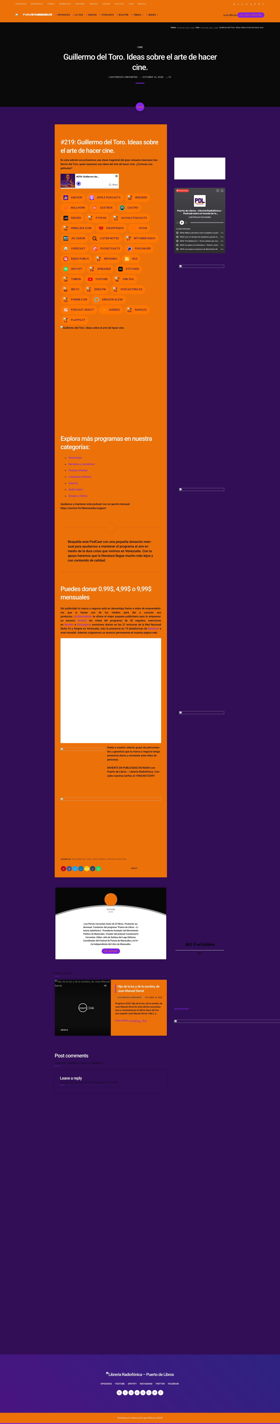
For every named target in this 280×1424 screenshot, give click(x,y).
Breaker (141, 197)
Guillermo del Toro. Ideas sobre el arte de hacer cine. (99, 859)
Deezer (76, 217)
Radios (92, 15)
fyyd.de (101, 217)
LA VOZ (79, 15)
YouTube (102, 279)
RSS (134, 258)
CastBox (106, 207)
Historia (80, 4)
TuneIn (76, 279)
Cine (131, 4)
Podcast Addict (82, 309)
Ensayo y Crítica (78, 496)
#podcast (153, 628)
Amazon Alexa (112, 299)
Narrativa (65, 4)
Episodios (21, 4)
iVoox (143, 228)
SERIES (152, 15)
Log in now (111, 1082)
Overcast (78, 248)
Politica (119, 4)
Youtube (120, 1383)
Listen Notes (109, 238)
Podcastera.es (131, 289)
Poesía (51, 4)
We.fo (75, 289)
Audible (114, 309)
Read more (131, 1020)
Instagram (146, 1383)
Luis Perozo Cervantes (123, 77)
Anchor (76, 197)
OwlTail (128, 279)
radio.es (141, 309)
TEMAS (137, 15)
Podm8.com (79, 299)
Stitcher (132, 268)
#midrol (81, 620)
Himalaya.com (81, 228)
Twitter (160, 1383)
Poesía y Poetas (78, 470)
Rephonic (111, 258)
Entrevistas (75, 457)
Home (173, 28)
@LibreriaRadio (83, 616)
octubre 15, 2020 (153, 997)
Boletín (123, 15)
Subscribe (250, 14)
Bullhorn (78, 207)
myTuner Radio (144, 238)
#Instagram (84, 624)
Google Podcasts (134, 217)
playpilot (78, 319)
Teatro (106, 4)
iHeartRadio (115, 228)
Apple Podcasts (108, 197)
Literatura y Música (80, 476)
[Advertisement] (87, 1309)
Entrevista (37, 4)
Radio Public (80, 258)
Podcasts (108, 15)
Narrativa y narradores (82, 464)
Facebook (173, 1383)
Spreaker (104, 268)
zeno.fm (100, 289)
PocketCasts (110, 248)
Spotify (76, 268)
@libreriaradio (181, 1008)
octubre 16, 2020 (152, 77)
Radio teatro (76, 489)
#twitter (69, 624)
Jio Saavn (78, 238)
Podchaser (143, 248)
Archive (110, 950)
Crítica (94, 4)
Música (142, 4)
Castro (132, 207)
